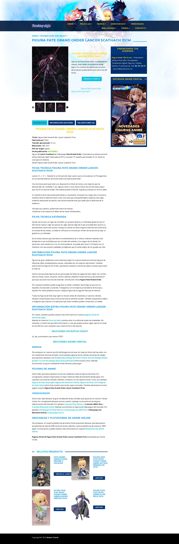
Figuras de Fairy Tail (88, 382)
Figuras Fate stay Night (53, 36)
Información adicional (61, 123)
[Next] (67, 107)
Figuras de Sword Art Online (67, 382)
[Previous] (33, 107)
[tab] (39, 122)
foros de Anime (55, 320)
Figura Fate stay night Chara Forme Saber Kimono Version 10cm (61, 494)
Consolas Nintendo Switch (43, 407)
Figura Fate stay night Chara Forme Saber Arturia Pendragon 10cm (100, 462)
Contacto (140, 28)
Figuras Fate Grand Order (91, 88)
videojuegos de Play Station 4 (51, 410)
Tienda (124, 28)
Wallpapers (108, 28)
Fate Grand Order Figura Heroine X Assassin (60, 460)
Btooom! (70, 361)
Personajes (137, 24)
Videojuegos (118, 24)
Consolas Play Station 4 (74, 404)
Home (35, 36)
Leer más (99, 478)
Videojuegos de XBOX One (76, 410)
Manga (100, 24)
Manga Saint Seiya (57, 361)
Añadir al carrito (92, 79)
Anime (70, 24)
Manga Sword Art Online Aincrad (80, 358)
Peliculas (85, 24)
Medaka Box (60, 358)
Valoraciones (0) (86, 123)
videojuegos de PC (56, 413)
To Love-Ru (43, 361)
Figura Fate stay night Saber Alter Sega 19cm (99, 493)
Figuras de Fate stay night (43, 382)
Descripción (39, 123)
